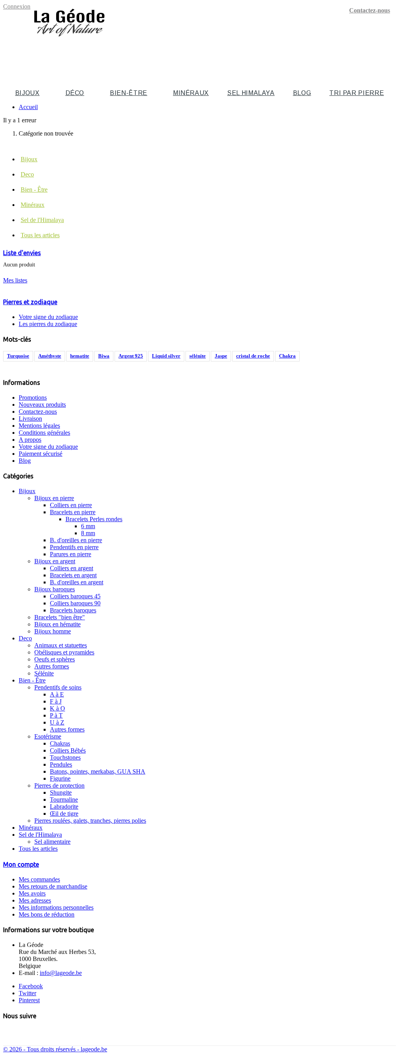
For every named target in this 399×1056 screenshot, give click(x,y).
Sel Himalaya (251, 93)
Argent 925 (130, 356)
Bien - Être (34, 189)
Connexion (16, 6)
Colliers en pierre (71, 505)
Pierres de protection (59, 785)
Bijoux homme (52, 631)
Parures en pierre (70, 554)
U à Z (57, 722)
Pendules (61, 764)
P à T (56, 715)
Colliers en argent (71, 568)
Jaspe (221, 356)
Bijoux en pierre (54, 498)
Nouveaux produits (42, 404)
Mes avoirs (32, 893)
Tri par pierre (356, 93)
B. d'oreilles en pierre (76, 540)
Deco (27, 174)
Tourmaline (64, 799)
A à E (57, 694)
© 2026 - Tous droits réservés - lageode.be (55, 1049)
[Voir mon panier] (391, 53)
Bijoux (27, 93)
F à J (56, 701)
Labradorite (64, 806)
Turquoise (18, 356)
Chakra (287, 356)
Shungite (61, 792)
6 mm (88, 526)
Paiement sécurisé (40, 453)
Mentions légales (39, 425)
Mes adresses (35, 900)
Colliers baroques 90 (75, 603)
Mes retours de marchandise (53, 886)
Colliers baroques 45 (75, 596)
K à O (57, 708)
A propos (30, 439)
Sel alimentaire (52, 841)
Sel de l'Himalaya (42, 220)
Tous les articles (40, 235)
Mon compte (21, 864)
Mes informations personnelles (56, 907)
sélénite (197, 356)
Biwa (103, 356)
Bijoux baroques (54, 589)
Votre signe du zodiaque (48, 317)
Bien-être (128, 93)
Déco (75, 93)
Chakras (60, 743)
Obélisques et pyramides (64, 652)
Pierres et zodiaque (30, 301)
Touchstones (65, 757)
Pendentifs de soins (57, 687)
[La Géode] (69, 40)
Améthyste (49, 356)
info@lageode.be (61, 973)
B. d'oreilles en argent (76, 582)
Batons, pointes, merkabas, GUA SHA (97, 771)
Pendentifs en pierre (74, 547)
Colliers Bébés (68, 750)
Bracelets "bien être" (59, 617)
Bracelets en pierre (72, 512)
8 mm (88, 533)
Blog (302, 93)
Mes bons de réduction (46, 914)
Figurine (60, 778)
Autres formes (51, 666)
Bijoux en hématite (57, 624)
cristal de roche (253, 356)
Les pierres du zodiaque (48, 324)
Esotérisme (47, 736)
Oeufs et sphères (54, 659)
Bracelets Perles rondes (93, 519)
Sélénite (44, 673)
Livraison (30, 418)
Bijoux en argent (54, 561)
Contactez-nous (369, 10)
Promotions (33, 397)
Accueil (28, 107)
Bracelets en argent (73, 575)
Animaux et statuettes (60, 645)
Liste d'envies (22, 252)
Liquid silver (166, 356)
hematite (79, 356)
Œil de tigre (64, 813)
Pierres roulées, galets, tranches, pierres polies (90, 820)
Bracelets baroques (73, 610)
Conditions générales (44, 432)
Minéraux (191, 93)
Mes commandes (39, 879)
